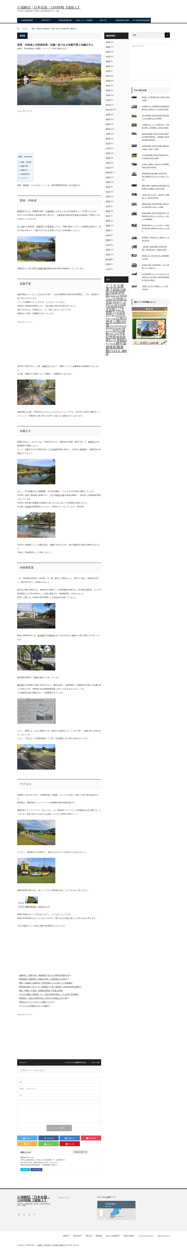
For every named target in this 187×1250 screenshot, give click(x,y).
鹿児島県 (109, 259)
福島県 (108, 66)
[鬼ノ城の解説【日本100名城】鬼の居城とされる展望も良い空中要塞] (136, 116)
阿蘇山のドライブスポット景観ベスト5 (36, 1002)
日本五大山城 (114, 328)
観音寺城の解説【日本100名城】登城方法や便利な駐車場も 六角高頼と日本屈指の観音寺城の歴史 (155, 137)
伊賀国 (112, 296)
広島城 (28, 506)
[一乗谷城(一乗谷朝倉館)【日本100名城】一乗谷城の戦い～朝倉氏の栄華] (136, 247)
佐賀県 (108, 235)
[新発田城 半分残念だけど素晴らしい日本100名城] (136, 238)
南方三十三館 (111, 305)
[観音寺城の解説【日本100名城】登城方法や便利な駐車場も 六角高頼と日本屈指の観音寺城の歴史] (136, 134)
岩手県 (108, 56)
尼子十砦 (117, 316)
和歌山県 (109, 172)
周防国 (113, 307)
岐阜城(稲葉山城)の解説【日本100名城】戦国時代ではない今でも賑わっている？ (155, 176)
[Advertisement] (59, 130)
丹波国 (113, 292)
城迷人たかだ (62, 48)
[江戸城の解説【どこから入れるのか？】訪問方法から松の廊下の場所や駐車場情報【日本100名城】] (136, 274)
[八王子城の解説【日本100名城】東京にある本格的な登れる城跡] (136, 156)
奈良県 (108, 167)
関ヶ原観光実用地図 (140, 20)
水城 (115, 334)
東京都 (108, 105)
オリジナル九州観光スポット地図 (33, 1006)
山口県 (108, 206)
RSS (34, 1214)
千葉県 (108, 95)
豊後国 (121, 340)
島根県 (108, 201)
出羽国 (118, 299)
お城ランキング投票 (83, 20)
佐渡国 (109, 299)
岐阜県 (108, 139)
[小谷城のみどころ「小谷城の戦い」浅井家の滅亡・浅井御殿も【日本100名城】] (136, 125)
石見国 (121, 333)
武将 (111, 334)
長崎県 (108, 240)
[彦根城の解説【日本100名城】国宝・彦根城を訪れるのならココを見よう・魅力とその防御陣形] (136, 214)
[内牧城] (36, 404)
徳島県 (108, 211)
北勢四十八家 (119, 302)
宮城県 (108, 61)
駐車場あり (31, 48)
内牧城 (26, 185)
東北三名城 (109, 331)
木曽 (123, 328)
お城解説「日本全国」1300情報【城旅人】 (49, 7)
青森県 (108, 47)
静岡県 (108, 124)
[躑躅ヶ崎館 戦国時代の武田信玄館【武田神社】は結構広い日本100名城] (136, 186)
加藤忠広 (92, 442)
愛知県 (108, 129)
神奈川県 (109, 110)
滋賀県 (108, 158)
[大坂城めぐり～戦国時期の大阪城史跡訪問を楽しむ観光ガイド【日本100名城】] (136, 107)
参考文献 (99, 1236)
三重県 (108, 134)
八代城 (52, 449)
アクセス (23, 178)
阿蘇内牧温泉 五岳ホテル (36, 907)
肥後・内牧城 (25, 162)
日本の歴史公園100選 (116, 321)
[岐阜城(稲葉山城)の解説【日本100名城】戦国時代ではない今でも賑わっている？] (136, 174)
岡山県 (108, 192)
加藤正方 (23, 170)
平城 (25, 48)
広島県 (108, 196)
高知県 (108, 221)
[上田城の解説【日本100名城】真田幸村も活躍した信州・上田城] (136, 146)
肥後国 (38, 48)
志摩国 (123, 316)
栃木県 (108, 85)
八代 (52, 495)
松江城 (61, 495)
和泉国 (121, 307)
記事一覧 (103, 20)
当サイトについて (164, 1236)
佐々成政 (21, 226)
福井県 (108, 153)
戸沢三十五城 (111, 319)
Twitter (24, 1169)
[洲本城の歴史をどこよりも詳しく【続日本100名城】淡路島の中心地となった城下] (136, 226)
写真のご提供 (128, 1236)
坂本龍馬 (41, 635)
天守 (114, 313)
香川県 (108, 216)
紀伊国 (111, 337)
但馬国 (123, 296)
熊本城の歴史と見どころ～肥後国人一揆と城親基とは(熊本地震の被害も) (50, 987)
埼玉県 (108, 100)
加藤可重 (23, 166)
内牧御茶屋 (24, 174)
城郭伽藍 (118, 310)
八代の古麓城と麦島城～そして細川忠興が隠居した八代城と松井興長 (48, 994)
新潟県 (108, 76)
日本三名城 (114, 326)
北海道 (108, 42)
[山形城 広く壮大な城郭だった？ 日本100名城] (136, 286)
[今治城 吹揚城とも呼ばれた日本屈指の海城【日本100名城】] (136, 164)
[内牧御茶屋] (36, 628)
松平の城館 (115, 332)
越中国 (121, 343)
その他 (108, 269)
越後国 (111, 347)
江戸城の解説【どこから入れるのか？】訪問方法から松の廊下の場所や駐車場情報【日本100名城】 (155, 277)
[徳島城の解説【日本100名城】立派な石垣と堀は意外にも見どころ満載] (136, 204)
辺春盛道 (49, 211)
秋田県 (108, 52)
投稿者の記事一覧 (80, 1152)
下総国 (115, 289)
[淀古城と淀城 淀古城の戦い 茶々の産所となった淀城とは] (136, 265)
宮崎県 (108, 250)
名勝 (108, 307)
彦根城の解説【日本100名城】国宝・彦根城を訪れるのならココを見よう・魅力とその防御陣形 (155, 216)
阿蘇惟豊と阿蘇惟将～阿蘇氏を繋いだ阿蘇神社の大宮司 (43, 979)
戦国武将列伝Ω (121, 20)
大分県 (108, 245)
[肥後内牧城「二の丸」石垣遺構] (36, 769)
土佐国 (110, 309)
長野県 (108, 119)
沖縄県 (108, 264)
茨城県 (108, 81)
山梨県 (108, 114)
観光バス (111, 340)
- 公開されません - (28, 1088)
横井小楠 (38, 677)
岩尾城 (82, 449)
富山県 (108, 143)
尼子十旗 (110, 315)
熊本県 (19, 48)
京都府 (108, 163)
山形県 (108, 71)
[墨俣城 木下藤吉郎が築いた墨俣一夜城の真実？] (136, 97)
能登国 (121, 337)
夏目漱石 (21, 685)
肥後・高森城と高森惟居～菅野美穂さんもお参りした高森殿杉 (46, 983)
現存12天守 (46, 20)
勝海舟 (52, 635)
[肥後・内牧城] (36, 261)
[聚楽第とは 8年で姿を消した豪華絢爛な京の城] (136, 256)
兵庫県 (108, 182)
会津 (117, 296)
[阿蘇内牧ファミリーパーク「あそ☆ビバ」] (36, 844)
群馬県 (108, 90)
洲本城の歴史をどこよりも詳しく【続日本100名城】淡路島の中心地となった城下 (155, 228)
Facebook (35, 1169)
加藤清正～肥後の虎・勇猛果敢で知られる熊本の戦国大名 (44, 975)
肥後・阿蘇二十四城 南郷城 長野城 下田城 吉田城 (41, 991)
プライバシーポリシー (146, 1236)
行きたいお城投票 (112, 1236)
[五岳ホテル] (36, 882)
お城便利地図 (26, 20)
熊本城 (50, 226)
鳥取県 (108, 187)
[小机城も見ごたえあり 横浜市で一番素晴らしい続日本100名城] (136, 195)
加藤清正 (40, 226)
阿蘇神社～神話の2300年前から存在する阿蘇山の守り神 (43, 998)
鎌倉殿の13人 (115, 349)
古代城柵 (122, 305)
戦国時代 (21, 211)
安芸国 (121, 313)
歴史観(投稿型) (64, 20)
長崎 (74, 635)
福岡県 (108, 230)
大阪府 (108, 177)
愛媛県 (108, 225)
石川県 (108, 148)
